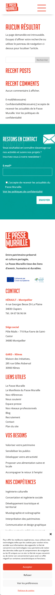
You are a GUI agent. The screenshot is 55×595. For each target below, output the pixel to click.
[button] (50, 534)
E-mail (7, 165)
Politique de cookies (26, 590)
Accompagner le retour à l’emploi (24, 472)
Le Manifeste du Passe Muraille (23, 390)
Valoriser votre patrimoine (20, 445)
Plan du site (12, 426)
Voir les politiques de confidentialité (23, 191)
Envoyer (44, 200)
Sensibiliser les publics (18, 451)
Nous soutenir (13, 399)
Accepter (27, 566)
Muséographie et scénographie (23, 513)
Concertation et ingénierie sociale (24, 497)
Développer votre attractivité (22, 457)
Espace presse (13, 404)
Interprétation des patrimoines (23, 518)
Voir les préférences (27, 583)
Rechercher (42, 60)
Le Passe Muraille (15, 385)
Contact (10, 421)
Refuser (28, 575)
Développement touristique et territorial (22, 505)
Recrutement (13, 417)
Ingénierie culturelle (17, 491)
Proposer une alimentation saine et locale (25, 464)
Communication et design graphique (26, 524)
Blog (8, 413)
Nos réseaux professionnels (21, 408)
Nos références (14, 394)
